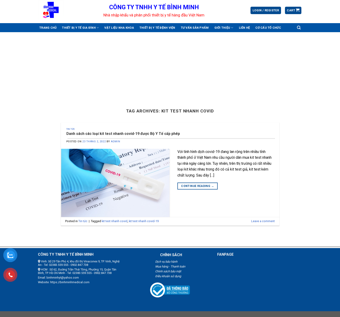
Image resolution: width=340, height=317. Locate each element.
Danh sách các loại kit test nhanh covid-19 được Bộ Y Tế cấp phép (123, 133)
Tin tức (70, 129)
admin (115, 141)
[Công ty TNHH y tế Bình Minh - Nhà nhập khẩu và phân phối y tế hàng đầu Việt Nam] (67, 10)
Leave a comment (263, 221)
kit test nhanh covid (114, 221)
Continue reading (197, 186)
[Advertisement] (170, 66)
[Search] (299, 27)
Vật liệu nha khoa (119, 27)
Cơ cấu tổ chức (268, 27)
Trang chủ (47, 27)
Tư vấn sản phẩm (195, 27)
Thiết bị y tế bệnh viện (157, 27)
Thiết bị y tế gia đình (79, 27)
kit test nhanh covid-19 (144, 221)
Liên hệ (244, 27)
